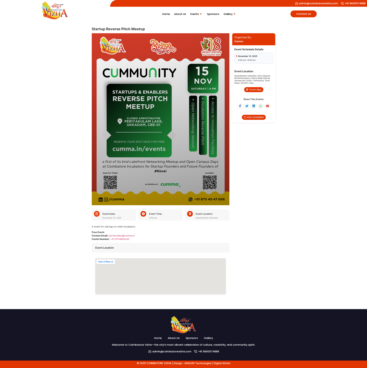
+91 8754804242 (120, 239)
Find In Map (255, 89)
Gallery (228, 14)
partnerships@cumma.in (122, 235)
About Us (180, 14)
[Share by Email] (267, 106)
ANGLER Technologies (198, 363)
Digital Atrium (222, 363)
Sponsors (213, 14)
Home (166, 14)
